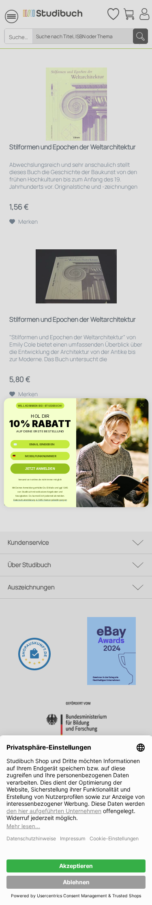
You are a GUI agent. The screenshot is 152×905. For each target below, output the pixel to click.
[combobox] (17, 456)
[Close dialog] (141, 404)
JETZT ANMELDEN (40, 468)
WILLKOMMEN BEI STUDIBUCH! (39, 405)
